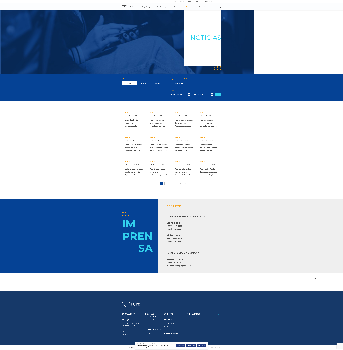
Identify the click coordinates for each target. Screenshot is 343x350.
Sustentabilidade (173, 7)
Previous (156, 183)
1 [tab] (161, 183)
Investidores (208, 1)
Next (185, 183)
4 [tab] (175, 183)
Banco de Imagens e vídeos (172, 323)
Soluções (149, 7)
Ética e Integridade (193, 1)
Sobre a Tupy (141, 7)
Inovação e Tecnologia (159, 7)
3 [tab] (170, 183)
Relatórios (148, 333)
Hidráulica (125, 334)
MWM (123, 331)
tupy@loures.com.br (175, 229)
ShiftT (146, 323)
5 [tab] (180, 183)
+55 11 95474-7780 (174, 226)
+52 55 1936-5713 (174, 262)
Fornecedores (198, 7)
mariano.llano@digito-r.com (179, 265)
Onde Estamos (208, 7)
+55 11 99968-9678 (174, 238)
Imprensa (189, 7)
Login (175, 1)
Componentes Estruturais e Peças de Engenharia (130, 324)
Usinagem (125, 328)
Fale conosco (181, 1)
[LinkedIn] (219, 314)
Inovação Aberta (150, 320)
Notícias (166, 326)
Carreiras (182, 7)
